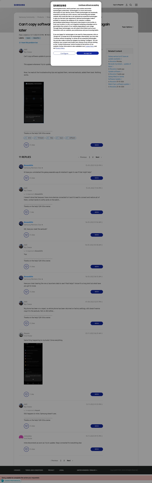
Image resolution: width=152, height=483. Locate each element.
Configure (64, 53)
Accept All (88, 53)
